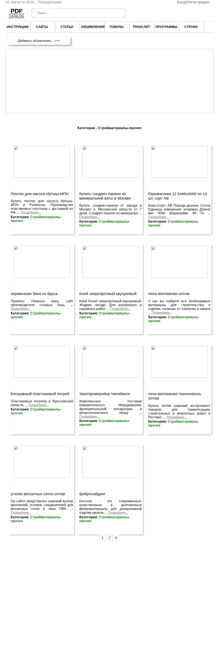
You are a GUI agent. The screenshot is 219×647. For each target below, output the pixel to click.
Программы (166, 27)
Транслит (141, 27)
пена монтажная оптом (168, 294)
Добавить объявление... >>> (39, 40)
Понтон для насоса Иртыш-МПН (40, 194)
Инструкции (17, 27)
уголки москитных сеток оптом (38, 494)
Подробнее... (31, 212)
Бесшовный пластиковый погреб (40, 394)
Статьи (67, 27)
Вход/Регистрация (193, 2)
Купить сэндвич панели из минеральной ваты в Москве (105, 196)
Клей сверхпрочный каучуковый (107, 294)
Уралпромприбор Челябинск (104, 394)
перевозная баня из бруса (34, 294)
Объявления (91, 27)
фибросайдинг (92, 494)
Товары (116, 27)
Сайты (42, 27)
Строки (191, 27)
